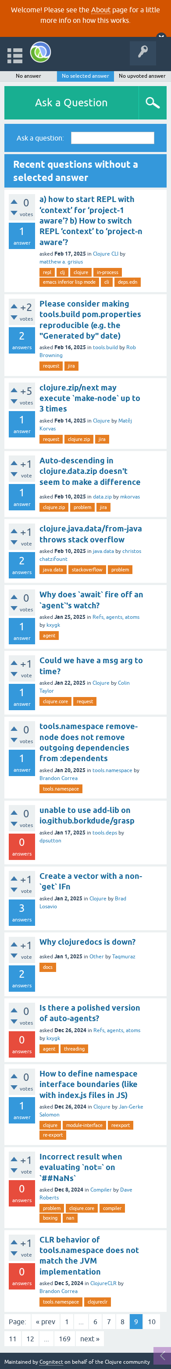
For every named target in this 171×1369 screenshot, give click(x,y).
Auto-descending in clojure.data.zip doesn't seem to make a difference (90, 471)
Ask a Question (71, 102)
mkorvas (130, 497)
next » (90, 1339)
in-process (107, 272)
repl (47, 272)
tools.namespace (112, 770)
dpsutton (50, 841)
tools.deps (105, 833)
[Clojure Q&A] (40, 52)
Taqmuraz (123, 957)
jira (71, 365)
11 (13, 1339)
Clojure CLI (105, 254)
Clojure (101, 421)
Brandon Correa (58, 778)
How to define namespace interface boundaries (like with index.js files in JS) (88, 1084)
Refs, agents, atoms (116, 617)
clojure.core (55, 701)
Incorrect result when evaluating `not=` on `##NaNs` (80, 1167)
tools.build (105, 347)
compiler (112, 1208)
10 (152, 1322)
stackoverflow (87, 569)
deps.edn (127, 282)
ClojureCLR (103, 1283)
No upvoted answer (142, 76)
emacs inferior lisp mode (69, 282)
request (51, 365)
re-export (53, 1135)
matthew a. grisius (61, 262)
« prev (45, 1322)
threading (74, 1048)
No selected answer (85, 76)
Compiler (101, 1190)
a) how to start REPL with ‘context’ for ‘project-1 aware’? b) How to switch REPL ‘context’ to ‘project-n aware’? (90, 220)
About (100, 10)
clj (62, 272)
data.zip (102, 497)
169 (65, 1339)
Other (96, 957)
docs (48, 967)
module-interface (84, 1125)
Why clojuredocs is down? (87, 941)
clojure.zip (79, 439)
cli (106, 282)
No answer (28, 76)
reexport (120, 1125)
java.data (103, 551)
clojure (81, 272)
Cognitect (51, 1362)
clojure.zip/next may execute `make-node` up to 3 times (89, 398)
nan (70, 1218)
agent (49, 635)
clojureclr (97, 1301)
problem (82, 507)
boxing (50, 1218)
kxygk (53, 625)
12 (30, 1339)
